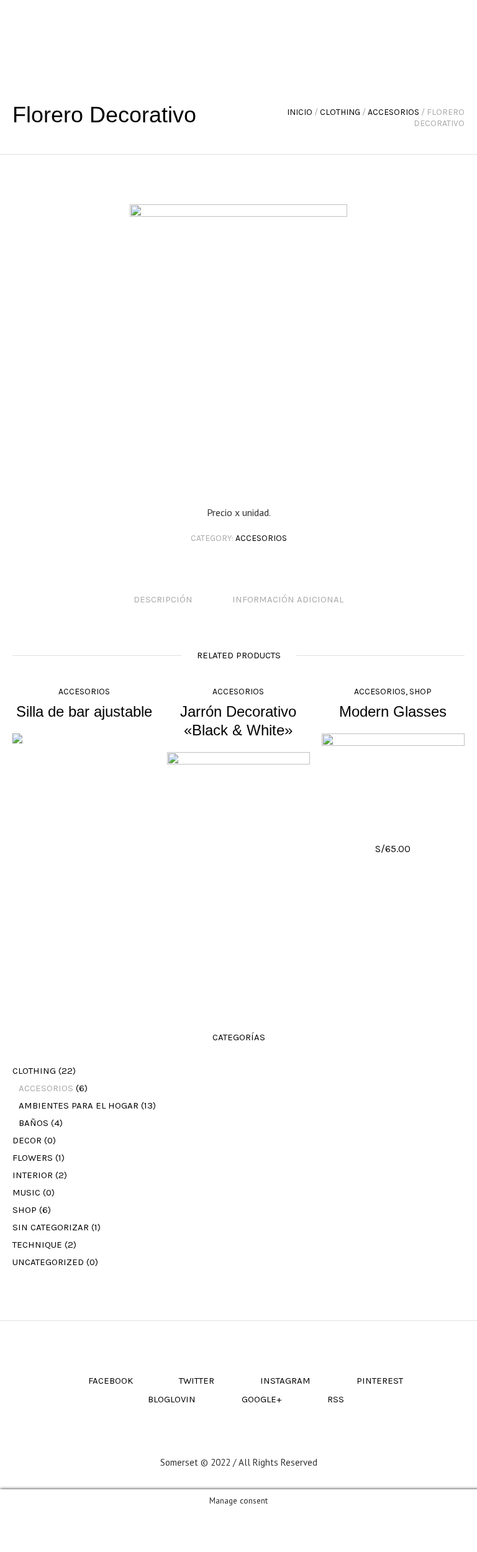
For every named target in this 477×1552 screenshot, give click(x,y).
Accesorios (393, 112)
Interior (32, 1175)
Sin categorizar (50, 1227)
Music (26, 1192)
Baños (33, 1122)
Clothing (340, 112)
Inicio (299, 112)
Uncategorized (48, 1262)
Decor (27, 1140)
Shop (420, 691)
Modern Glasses (393, 711)
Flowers (32, 1157)
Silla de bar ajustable (84, 711)
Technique (37, 1244)
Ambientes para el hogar (79, 1105)
